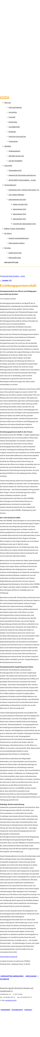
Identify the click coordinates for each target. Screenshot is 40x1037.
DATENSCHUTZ (17, 1010)
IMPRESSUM (5, 1010)
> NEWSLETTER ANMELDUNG (12, 976)
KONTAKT (28, 1010)
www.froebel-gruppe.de (8, 957)
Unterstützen (4, 97)
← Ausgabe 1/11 (6, 280)
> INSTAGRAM (30, 976)
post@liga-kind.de (11, 1000)
